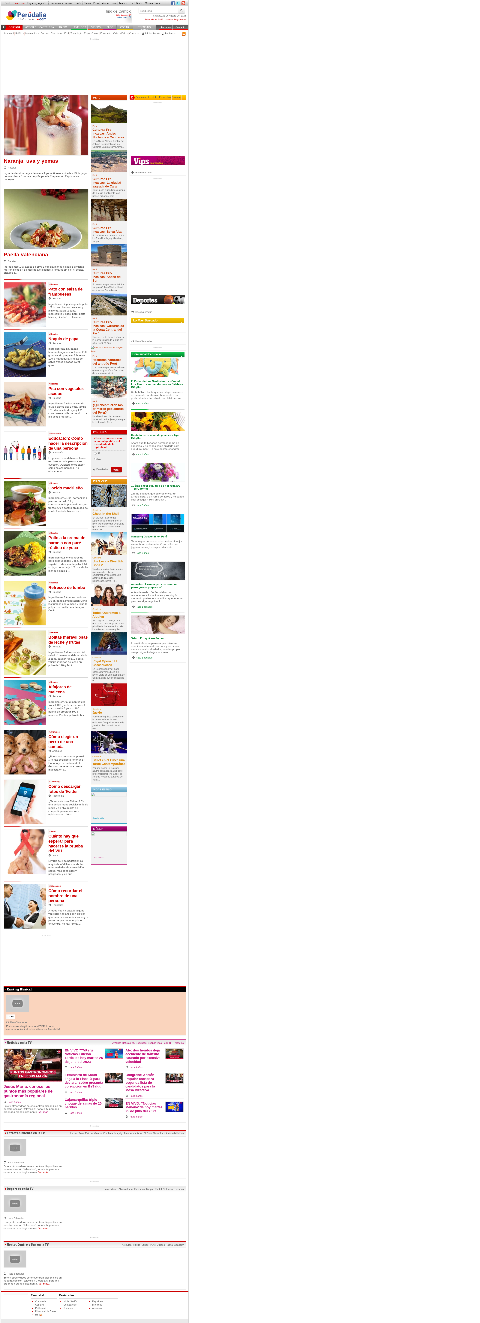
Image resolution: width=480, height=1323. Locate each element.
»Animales (54, 732)
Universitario (110, 1189)
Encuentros (165, 97)
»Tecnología (55, 781)
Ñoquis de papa (63, 338)
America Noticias (121, 1043)
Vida (115, 33)
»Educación (55, 433)
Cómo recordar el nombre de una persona (65, 895)
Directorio (97, 1304)
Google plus (183, 3)
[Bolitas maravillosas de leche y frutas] (25, 652)
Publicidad (40, 1308)
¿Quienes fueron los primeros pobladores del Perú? (108, 408)
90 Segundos (139, 1043)
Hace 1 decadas (144, 607)
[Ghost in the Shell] (109, 497)
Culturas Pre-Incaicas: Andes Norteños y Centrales (108, 133)
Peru (28, 17)
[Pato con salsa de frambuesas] (25, 304)
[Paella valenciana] (46, 219)
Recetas (11, 167)
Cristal (158, 1189)
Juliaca (105, 3)
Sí (98, 453)
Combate (108, 1133)
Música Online (152, 3)
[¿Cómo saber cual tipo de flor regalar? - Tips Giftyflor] (158, 473)
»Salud (52, 831)
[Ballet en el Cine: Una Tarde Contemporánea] (109, 743)
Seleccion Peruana (173, 1189)
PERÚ (96, 97)
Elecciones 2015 (60, 33)
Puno (96, 3)
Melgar (150, 1189)
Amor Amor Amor (133, 1133)
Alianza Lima (125, 1189)
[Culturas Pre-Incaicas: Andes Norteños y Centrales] (109, 113)
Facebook (173, 3)
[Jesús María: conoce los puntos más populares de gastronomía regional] (33, 1066)
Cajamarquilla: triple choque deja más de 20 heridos (83, 1103)
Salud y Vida (98, 818)
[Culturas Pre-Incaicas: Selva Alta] (109, 211)
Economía (105, 33)
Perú (94, 126)
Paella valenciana (26, 254)
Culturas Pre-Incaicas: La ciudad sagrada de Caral (106, 182)
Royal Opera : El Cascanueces (104, 663)
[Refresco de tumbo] (25, 602)
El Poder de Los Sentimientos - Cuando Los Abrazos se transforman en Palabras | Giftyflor (157, 384)
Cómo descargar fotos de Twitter (64, 789)
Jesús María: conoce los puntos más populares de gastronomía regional (28, 1091)
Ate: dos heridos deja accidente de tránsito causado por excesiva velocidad (142, 1056)
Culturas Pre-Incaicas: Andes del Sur (106, 276)
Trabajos (68, 1308)
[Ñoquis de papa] (25, 354)
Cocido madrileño (65, 488)
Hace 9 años (142, 553)
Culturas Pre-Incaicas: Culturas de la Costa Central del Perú (108, 327)
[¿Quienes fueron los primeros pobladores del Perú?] (109, 388)
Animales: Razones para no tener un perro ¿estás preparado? (154, 586)
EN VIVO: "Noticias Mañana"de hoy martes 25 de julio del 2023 (144, 1107)
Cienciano (139, 1189)
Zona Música (98, 857)
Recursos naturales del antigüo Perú (106, 361)
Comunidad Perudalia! (147, 354)
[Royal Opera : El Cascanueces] (109, 644)
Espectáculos (91, 33)
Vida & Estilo (102, 789)
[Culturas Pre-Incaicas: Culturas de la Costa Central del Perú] (109, 305)
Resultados (102, 469)
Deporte (45, 33)
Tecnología (76, 33)
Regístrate (170, 33)
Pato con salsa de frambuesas (65, 291)
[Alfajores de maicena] (25, 702)
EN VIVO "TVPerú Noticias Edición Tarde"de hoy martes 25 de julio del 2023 (84, 1056)
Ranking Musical (19, 989)
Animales (57, 751)
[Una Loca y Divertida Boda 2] (109, 544)
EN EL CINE (100, 481)
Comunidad (41, 1301)
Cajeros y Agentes (37, 3)
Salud (55, 855)
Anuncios (97, 1308)
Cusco (87, 3)
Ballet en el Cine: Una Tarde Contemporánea (108, 762)
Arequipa (126, 1244)
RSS (183, 34)
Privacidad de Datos (45, 1311)
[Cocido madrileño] (25, 503)
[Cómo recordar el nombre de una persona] (25, 906)
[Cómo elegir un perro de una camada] (25, 751)
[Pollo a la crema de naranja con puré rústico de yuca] (25, 553)
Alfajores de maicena (60, 689)
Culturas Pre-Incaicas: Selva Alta (107, 229)
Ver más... (44, 1111)
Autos (155, 97)
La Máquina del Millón (172, 1133)
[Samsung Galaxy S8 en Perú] (158, 524)
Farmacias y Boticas (61, 3)
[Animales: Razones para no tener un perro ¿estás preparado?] (158, 571)
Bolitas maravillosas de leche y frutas (68, 639)
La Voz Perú (77, 1133)
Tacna (169, 1244)
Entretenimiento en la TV (26, 1133)
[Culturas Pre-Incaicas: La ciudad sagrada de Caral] (109, 162)
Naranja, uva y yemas (31, 161)
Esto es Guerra (93, 1133)
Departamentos (143, 97)
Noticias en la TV (19, 1043)
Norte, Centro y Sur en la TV (28, 1244)
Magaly (118, 1133)
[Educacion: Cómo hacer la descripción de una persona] (25, 453)
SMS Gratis (136, 3)
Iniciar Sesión (152, 33)
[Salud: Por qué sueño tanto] (158, 625)
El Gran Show (151, 1133)
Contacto (134, 33)
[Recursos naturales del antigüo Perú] (109, 350)
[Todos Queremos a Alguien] (109, 596)
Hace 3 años (14, 1102)
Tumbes (123, 3)
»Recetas (53, 284)
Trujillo (77, 3)
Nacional (9, 33)
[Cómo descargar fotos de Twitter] (25, 801)
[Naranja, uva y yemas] (46, 126)
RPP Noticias (176, 1043)
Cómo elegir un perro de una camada (63, 741)
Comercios (19, 3)
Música (124, 33)
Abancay (179, 1244)
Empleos (176, 97)
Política (19, 33)
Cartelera (96, 510)
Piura (113, 3)
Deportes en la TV (20, 1189)
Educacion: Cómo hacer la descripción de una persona (68, 443)
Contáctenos (70, 1304)
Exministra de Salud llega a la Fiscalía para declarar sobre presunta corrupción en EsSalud (84, 1080)
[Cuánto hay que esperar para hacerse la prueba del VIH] (25, 851)
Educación (57, 452)
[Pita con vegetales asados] (25, 403)
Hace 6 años (142, 403)
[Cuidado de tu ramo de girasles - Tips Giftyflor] (158, 422)
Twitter (178, 3)
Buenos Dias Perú (158, 1043)
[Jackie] (109, 696)
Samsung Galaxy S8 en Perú (149, 536)
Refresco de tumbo (66, 587)
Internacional (32, 33)
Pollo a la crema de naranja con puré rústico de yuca (66, 542)
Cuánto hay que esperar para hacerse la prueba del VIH (65, 843)
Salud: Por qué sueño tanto (148, 638)
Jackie (97, 712)
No (99, 459)
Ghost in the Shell (105, 514)
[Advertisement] (95, 66)
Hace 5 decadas (143, 172)
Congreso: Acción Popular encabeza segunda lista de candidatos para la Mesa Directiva (140, 1082)
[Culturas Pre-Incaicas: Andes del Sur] (109, 256)
